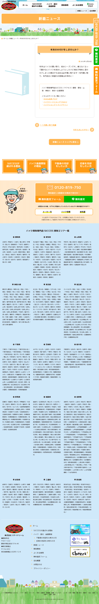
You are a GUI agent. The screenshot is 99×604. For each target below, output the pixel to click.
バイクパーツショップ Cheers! (55, 102)
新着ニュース (82, 11)
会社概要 (92, 11)
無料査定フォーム (51, 199)
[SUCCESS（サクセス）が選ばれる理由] (37, 5)
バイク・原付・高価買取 (43, 534)
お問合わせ (38, 564)
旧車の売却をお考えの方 (45, 541)
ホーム (35, 526)
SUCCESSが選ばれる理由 (43, 530)
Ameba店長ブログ (50, 99)
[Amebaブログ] (90, 5)
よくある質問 (39, 553)
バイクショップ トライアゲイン (56, 105)
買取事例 (37, 549)
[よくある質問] (77, 5)
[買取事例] (65, 5)
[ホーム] (25, 5)
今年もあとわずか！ (81, 130)
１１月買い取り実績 (48, 125)
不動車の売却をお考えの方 (46, 538)
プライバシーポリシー (42, 568)
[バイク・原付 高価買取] (52, 5)
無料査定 (80, 199)
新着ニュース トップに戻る (65, 142)
